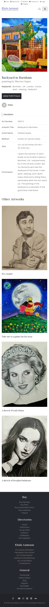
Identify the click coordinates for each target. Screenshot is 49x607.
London (30, 86)
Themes (24, 513)
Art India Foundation (24, 589)
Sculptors (24, 533)
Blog (24, 580)
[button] (39, 9)
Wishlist (25, 1)
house (38, 86)
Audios (21, 578)
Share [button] (8, 105)
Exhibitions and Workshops (24, 558)
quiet (14, 89)
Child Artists (24, 527)
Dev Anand (7, 274)
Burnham (16, 86)
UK (24, 86)
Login (43, 1)
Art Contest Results (24, 555)
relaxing (22, 89)
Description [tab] (8, 114)
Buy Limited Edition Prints (24, 507)
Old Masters (24, 535)
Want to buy (15, 1)
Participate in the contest (24, 552)
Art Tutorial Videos (24, 561)
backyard (32, 89)
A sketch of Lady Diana (13, 410)
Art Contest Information (24, 550)
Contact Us (34, 1)
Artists (24, 525)
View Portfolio (11, 96)
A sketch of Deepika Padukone (16, 480)
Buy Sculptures (24, 510)
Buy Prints (24, 505)
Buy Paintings (24, 502)
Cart (7, 1)
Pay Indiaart (24, 586)
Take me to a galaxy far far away (17, 336)
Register (25, 4)
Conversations (24, 563)
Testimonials (24, 575)
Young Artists (24, 530)
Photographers (24, 538)
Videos (27, 578)
